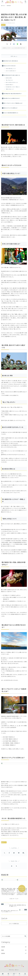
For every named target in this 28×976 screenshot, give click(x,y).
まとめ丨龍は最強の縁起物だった (11, 112)
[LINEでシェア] (17, 44)
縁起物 (4, 842)
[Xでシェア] (7, 44)
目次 (12, 56)
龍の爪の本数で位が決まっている (12, 82)
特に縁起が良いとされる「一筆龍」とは (13, 86)
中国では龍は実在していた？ (11, 68)
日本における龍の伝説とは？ (11, 70)
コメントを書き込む (14, 923)
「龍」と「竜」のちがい (9, 80)
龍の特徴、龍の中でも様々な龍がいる (12, 75)
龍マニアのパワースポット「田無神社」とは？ (13, 103)
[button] (21, 44)
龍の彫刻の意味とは (9, 84)
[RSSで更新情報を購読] (16, 865)
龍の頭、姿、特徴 (9, 77)
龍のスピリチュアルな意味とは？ (11, 108)
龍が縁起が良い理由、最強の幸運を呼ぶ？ (13, 93)
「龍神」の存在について (10, 89)
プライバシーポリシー (14, 970)
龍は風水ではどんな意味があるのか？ (12, 98)
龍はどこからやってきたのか (10, 65)
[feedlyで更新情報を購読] (11, 865)
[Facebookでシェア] (10, 44)
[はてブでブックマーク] (14, 44)
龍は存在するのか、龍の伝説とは (11, 61)
